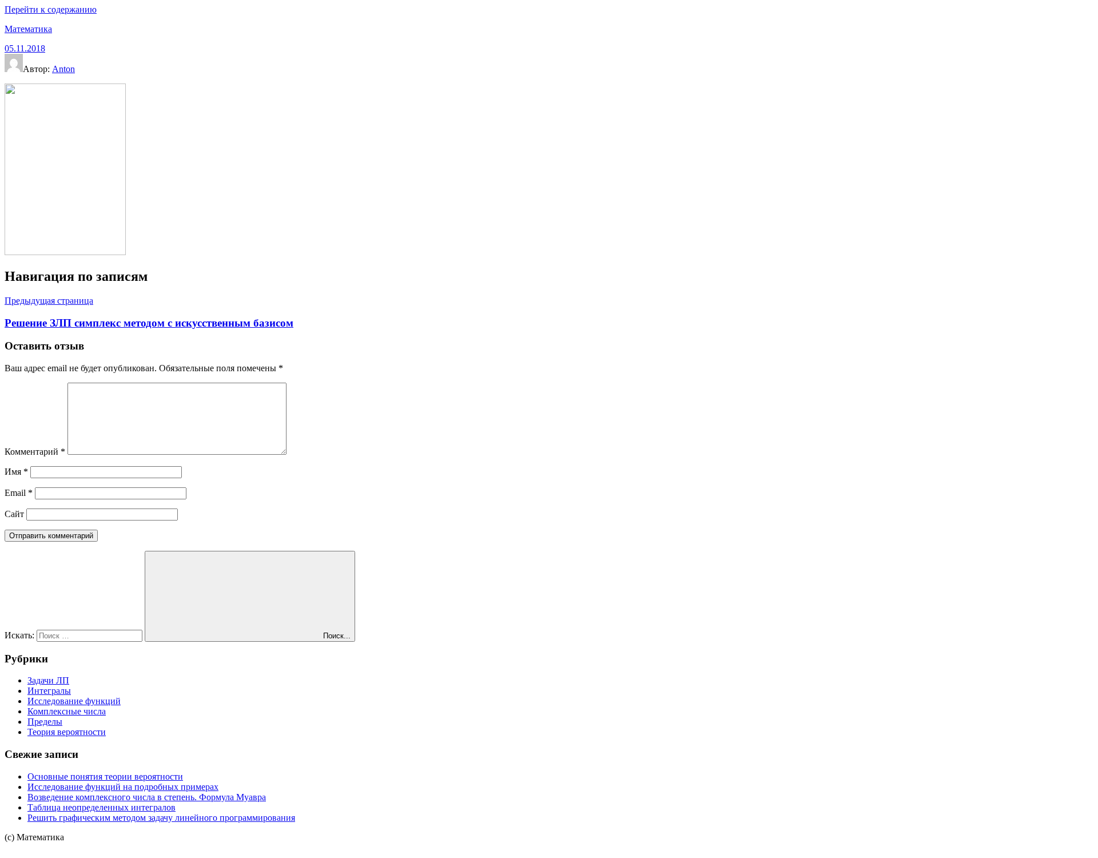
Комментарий (35, 451)
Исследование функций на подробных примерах (122, 787)
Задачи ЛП (48, 680)
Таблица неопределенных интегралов (101, 807)
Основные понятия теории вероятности (105, 776)
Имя (16, 471)
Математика (28, 29)
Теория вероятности (66, 732)
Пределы (44, 721)
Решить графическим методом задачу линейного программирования (161, 818)
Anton (63, 69)
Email (19, 493)
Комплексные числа (66, 711)
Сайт (14, 514)
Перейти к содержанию (51, 9)
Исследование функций (74, 701)
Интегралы (49, 691)
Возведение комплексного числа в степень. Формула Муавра (146, 797)
